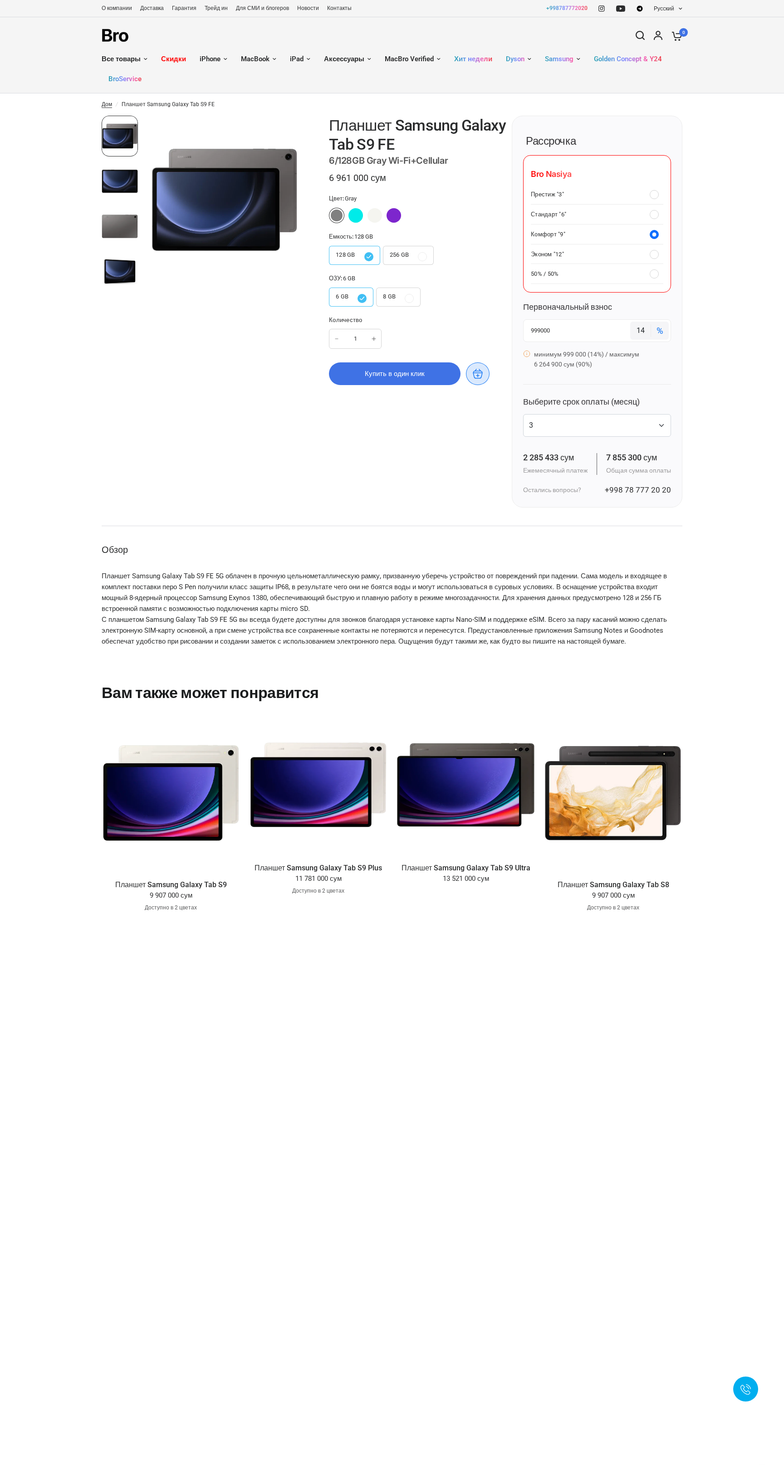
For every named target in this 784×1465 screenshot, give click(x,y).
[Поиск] (640, 35)
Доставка (152, 8)
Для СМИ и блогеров (262, 8)
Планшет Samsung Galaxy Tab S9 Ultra (466, 868)
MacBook (255, 59)
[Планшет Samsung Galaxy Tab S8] (613, 793)
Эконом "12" (547, 254)
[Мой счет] (658, 35)
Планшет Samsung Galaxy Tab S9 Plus (318, 868)
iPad (297, 59)
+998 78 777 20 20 (638, 489)
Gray (336, 215)
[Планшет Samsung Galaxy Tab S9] (171, 793)
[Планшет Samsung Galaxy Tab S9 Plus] (318, 785)
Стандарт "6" (548, 214)
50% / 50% (545, 273)
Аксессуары (344, 59)
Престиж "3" (547, 194)
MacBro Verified (409, 59)
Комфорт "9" (548, 234)
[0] (674, 35)
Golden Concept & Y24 (628, 59)
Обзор (115, 549)
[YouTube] (621, 9)
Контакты (339, 8)
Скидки (173, 59)
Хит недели (473, 59)
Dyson (515, 59)
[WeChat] (640, 9)
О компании (117, 8)
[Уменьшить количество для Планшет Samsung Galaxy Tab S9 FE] (336, 338)
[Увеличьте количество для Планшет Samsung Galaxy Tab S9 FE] (374, 338)
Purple (394, 215)
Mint (355, 215)
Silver (375, 215)
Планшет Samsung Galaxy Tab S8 (613, 884)
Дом (107, 104)
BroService (125, 79)
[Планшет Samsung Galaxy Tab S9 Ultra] (466, 785)
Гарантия (184, 8)
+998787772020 (567, 8)
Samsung (559, 59)
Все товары (121, 59)
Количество (346, 320)
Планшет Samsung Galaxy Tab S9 (171, 884)
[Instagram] (602, 9)
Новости (308, 8)
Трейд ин (216, 8)
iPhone (210, 59)
